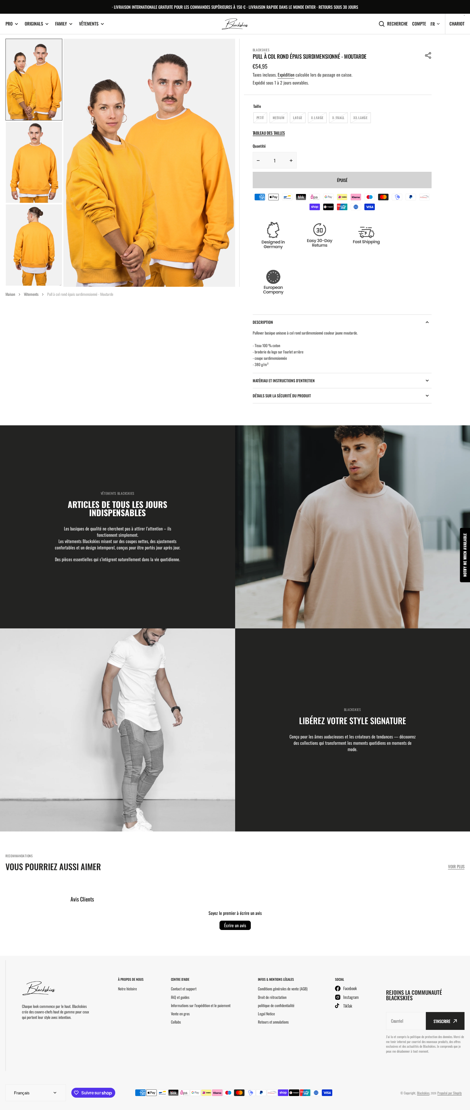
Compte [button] (419, 24)
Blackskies (423, 1093)
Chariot (457, 23)
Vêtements (88, 24)
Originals (34, 24)
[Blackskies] (235, 24)
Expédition (286, 74)
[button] (428, 55)
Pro (9, 24)
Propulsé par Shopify (449, 1093)
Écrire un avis (235, 925)
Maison (10, 294)
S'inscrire (442, 1021)
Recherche (397, 24)
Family (61, 24)
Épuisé (342, 180)
